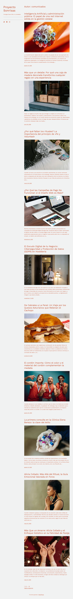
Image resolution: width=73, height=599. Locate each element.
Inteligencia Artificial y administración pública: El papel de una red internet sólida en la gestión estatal (44, 16)
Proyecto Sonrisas (9, 8)
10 (29, 586)
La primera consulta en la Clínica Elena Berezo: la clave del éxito (44, 421)
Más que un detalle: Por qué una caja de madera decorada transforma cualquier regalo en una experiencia (45, 75)
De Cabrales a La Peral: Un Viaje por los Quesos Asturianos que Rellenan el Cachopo (45, 308)
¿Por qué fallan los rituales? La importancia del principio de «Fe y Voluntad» (42, 134)
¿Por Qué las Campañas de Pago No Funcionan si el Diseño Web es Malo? (43, 191)
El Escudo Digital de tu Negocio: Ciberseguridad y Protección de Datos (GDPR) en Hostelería (44, 249)
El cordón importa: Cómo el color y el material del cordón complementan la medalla (44, 365)
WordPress (41, 594)
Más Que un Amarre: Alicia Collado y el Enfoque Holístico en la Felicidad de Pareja (46, 531)
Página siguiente (28, 588)
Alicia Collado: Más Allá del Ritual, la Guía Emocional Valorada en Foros (46, 475)
